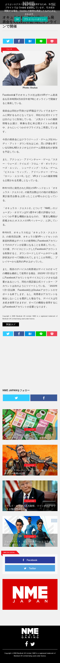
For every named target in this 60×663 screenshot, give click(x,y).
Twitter (31, 568)
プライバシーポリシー (35, 19)
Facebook (30, 560)
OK (17, 19)
